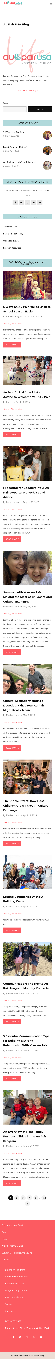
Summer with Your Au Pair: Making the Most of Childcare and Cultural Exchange (27, 597)
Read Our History (14, 1297)
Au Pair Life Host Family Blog (31, 1355)
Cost (4, 1232)
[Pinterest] (21, 202)
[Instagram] (27, 202)
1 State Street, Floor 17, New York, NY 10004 (27, 1328)
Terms (8, 1304)
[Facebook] (15, 202)
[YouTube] (39, 202)
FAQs (4, 1239)
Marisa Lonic (12, 606)
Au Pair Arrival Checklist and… (20, 162)
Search (6, 103)
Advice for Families (11, 226)
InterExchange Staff (16, 316)
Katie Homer (12, 502)
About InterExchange (16, 1277)
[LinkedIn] (33, 202)
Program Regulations (16, 1290)
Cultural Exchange (11, 240)
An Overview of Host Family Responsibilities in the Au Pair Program (24, 1136)
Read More (12, 344)
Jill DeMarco (12, 993)
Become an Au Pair (15, 1283)
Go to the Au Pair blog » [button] (27, 90)
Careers (9, 1311)
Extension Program (15, 1270)
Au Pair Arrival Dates (12, 1246)
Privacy (5, 1260)
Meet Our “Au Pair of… (15, 147)
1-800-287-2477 (13, 1321)
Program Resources (12, 247)
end (44, 1198)
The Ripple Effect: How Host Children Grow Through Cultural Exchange (26, 805)
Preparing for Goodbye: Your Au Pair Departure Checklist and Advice (26, 492)
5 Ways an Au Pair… (14, 132)
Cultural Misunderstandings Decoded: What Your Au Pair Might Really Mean (23, 705)
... (21, 741)
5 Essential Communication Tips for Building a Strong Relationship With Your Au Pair (26, 1041)
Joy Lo (9, 402)
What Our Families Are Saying (17, 1253)
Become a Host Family (13, 233)
